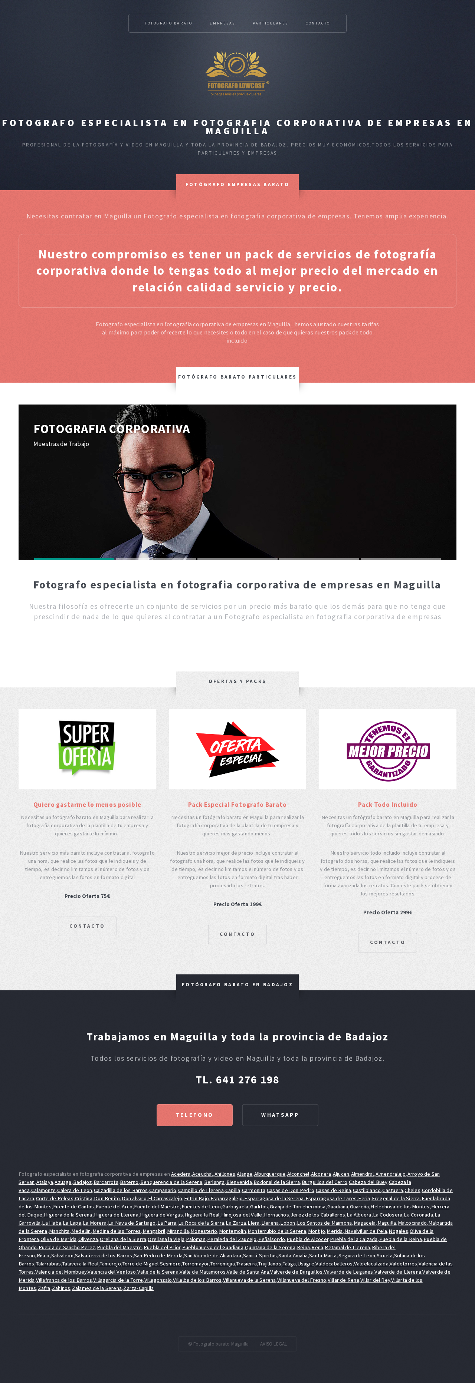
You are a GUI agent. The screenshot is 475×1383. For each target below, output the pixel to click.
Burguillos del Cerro (324, 1182)
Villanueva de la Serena (249, 1280)
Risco (43, 1255)
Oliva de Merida (58, 1239)
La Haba (51, 1222)
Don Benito (107, 1198)
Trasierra (246, 1263)
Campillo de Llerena (201, 1190)
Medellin (81, 1231)
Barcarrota (106, 1182)
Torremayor (195, 1263)
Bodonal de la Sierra (276, 1182)
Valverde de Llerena (397, 1271)
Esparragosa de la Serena (274, 1198)
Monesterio (203, 1231)
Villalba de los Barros (197, 1280)
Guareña (359, 1206)
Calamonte (43, 1190)
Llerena (270, 1222)
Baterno (129, 1182)
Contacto (318, 23)
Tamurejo (110, 1263)
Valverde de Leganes (348, 1271)
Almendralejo (391, 1174)
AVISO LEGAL (273, 1344)
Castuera (392, 1190)
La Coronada (418, 1214)
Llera (253, 1222)
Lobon (287, 1222)
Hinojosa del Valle (241, 1214)
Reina (303, 1247)
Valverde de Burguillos (296, 1271)
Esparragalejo (226, 1198)
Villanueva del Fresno (302, 1280)
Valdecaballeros (334, 1263)
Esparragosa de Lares (331, 1198)
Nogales (398, 1231)
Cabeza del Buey (368, 1182)
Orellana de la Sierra (123, 1239)
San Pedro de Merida (158, 1255)
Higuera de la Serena (68, 1214)
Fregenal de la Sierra (396, 1198)
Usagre (306, 1263)
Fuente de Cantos (73, 1206)
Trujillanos (269, 1263)
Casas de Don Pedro (290, 1190)
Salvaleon (62, 1255)
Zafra (44, 1288)
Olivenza (88, 1239)
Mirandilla (178, 1231)
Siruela (385, 1255)
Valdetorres (403, 1263)
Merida (335, 1231)
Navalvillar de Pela (365, 1231)
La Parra (167, 1222)
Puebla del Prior (162, 1247)
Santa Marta (323, 1255)
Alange (244, 1174)
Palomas (196, 1239)
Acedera (181, 1174)
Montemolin (232, 1231)
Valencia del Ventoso (112, 1271)
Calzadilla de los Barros (121, 1190)
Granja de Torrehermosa (298, 1206)
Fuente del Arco (114, 1206)
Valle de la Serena (157, 1271)
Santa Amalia (293, 1255)
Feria (364, 1198)
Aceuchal (202, 1174)
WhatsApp (280, 1115)
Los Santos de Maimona (324, 1222)
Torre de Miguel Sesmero (151, 1263)
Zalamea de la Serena (97, 1288)
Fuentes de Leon (201, 1206)
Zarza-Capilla (138, 1288)
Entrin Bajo (196, 1198)
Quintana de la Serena (270, 1247)
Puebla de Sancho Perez (67, 1247)
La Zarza (236, 1222)
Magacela (365, 1222)
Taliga (289, 1263)
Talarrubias (48, 1263)
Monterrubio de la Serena (277, 1231)
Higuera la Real (201, 1214)
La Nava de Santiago (131, 1222)
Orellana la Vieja (166, 1239)
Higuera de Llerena (116, 1214)
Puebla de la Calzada (353, 1239)
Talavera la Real (80, 1263)
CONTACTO (87, 926)
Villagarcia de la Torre (118, 1280)
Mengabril (154, 1231)
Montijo (316, 1231)
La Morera (95, 1222)
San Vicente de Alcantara (212, 1255)
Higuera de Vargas (161, 1214)
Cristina (83, 1198)
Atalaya (44, 1182)
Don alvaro (134, 1198)
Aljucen (341, 1174)
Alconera (321, 1174)
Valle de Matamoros (203, 1271)
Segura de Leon (356, 1255)
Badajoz (82, 1182)
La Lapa (72, 1222)
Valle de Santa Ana (248, 1271)
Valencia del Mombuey (60, 1271)
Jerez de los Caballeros (318, 1214)
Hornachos (276, 1214)
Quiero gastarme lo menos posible (87, 805)
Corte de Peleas (54, 1198)
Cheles (412, 1190)
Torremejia (222, 1263)
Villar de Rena (343, 1280)
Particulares (270, 23)
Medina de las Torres (116, 1231)
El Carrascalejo (165, 1198)
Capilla (232, 1190)
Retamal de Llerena (347, 1247)
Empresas (222, 23)
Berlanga (214, 1182)
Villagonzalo (158, 1280)
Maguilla (386, 1222)
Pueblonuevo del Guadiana (212, 1247)
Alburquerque (270, 1174)
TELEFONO (195, 1115)
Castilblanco (367, 1190)
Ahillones (224, 1174)
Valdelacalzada (371, 1263)
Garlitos (259, 1206)
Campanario (162, 1190)
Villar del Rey (375, 1280)
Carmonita (253, 1190)
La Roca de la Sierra (201, 1222)
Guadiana (337, 1206)
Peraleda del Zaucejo (231, 1239)
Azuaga (63, 1182)
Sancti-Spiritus (260, 1255)
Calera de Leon (74, 1190)
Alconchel (298, 1174)
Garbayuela (235, 1206)
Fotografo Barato (168, 23)
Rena (317, 1247)
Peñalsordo (271, 1239)
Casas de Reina (333, 1190)
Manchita (59, 1231)
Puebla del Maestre (119, 1247)
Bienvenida (239, 1182)
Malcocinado (412, 1222)
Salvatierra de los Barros (103, 1255)
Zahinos (61, 1288)
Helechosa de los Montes (399, 1206)
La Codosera (387, 1214)
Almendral (362, 1174)
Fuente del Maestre (157, 1206)
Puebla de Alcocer (307, 1239)
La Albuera (359, 1214)
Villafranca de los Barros (64, 1280)
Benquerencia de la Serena (171, 1182)
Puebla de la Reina (400, 1239)
